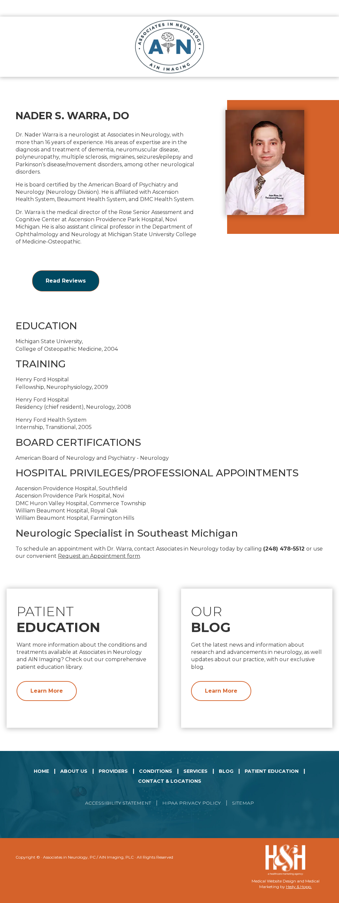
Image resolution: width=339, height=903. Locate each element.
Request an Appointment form (99, 556)
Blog (226, 771)
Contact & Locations (169, 781)
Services (195, 771)
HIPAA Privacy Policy (191, 803)
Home (41, 771)
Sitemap (243, 803)
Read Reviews (66, 281)
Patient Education (272, 771)
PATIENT (58, 619)
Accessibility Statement (118, 803)
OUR (211, 619)
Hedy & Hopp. (299, 886)
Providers (113, 771)
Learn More (46, 691)
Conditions (155, 771)
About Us (73, 771)
